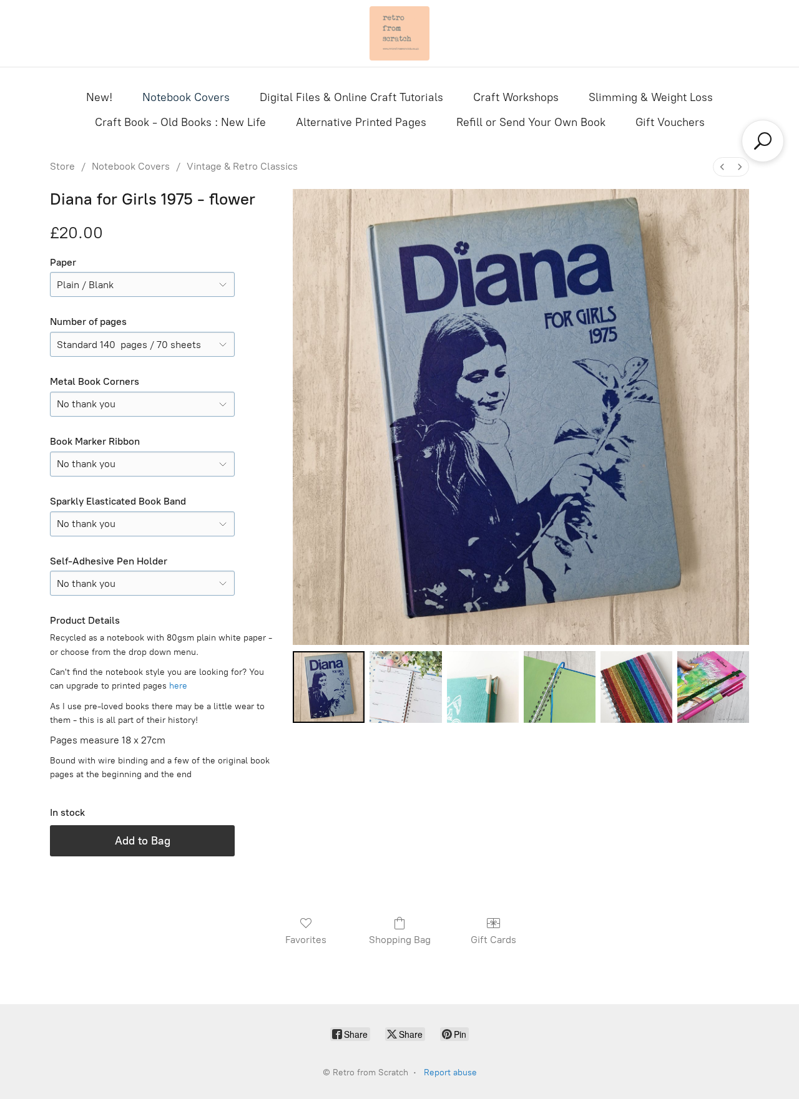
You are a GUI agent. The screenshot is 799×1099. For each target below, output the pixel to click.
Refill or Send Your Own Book (530, 122)
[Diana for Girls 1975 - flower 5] (713, 687)
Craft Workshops (516, 97)
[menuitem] (722, 167)
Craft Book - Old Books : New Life (180, 122)
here (178, 685)
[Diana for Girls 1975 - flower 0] (329, 687)
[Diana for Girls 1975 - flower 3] (560, 687)
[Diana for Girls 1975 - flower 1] (405, 687)
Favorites (305, 940)
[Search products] (763, 141)
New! (99, 97)
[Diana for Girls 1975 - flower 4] (636, 687)
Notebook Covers (186, 97)
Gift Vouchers (670, 122)
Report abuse (450, 1072)
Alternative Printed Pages (361, 122)
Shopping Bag (400, 940)
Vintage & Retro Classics (242, 166)
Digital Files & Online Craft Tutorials (351, 97)
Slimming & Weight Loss (651, 97)
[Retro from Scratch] (399, 33)
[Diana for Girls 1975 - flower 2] (483, 687)
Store (62, 166)
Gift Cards (493, 940)
